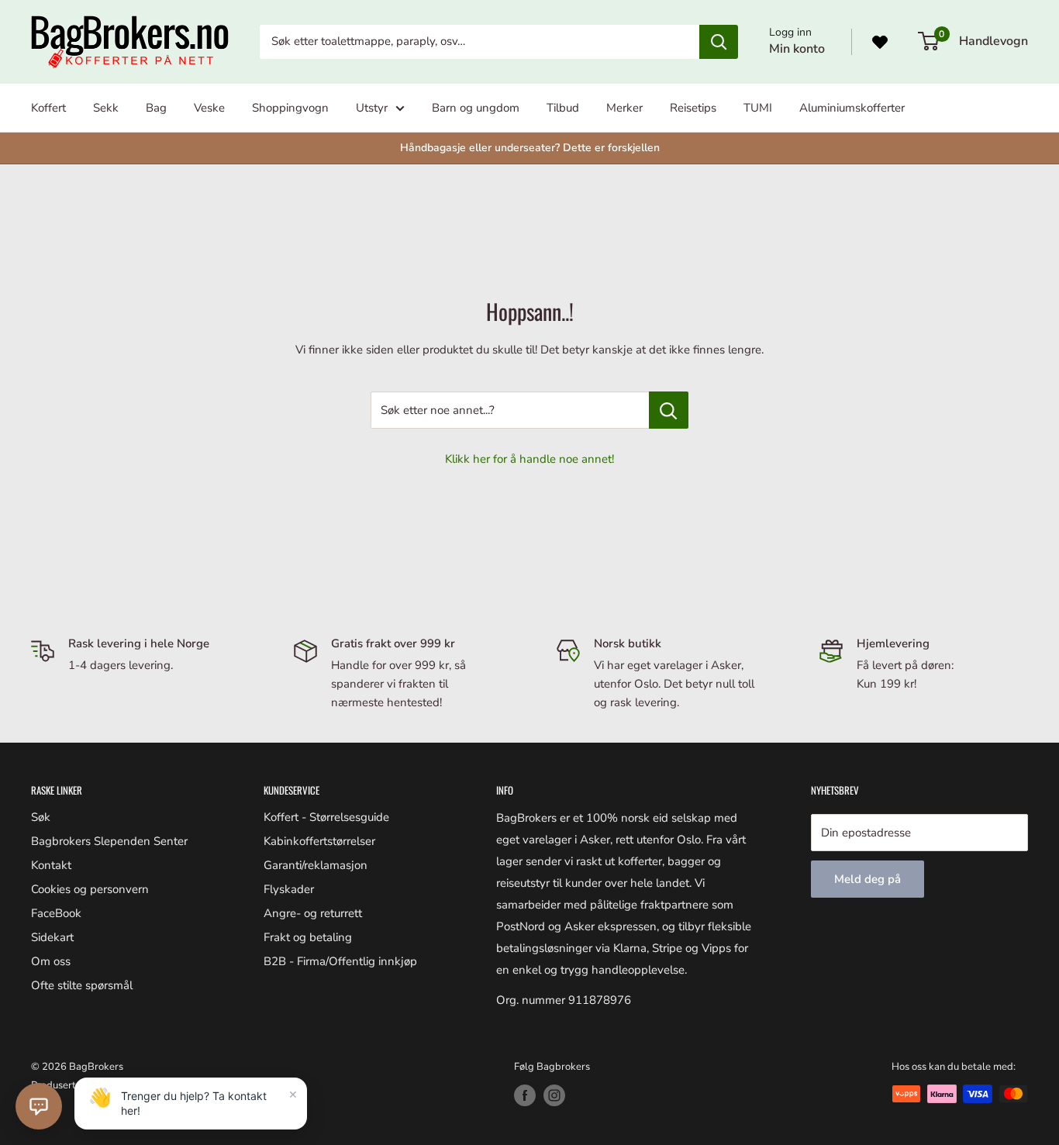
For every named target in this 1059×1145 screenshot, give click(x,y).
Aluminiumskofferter (852, 108)
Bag (156, 108)
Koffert (48, 108)
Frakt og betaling (308, 937)
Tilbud (563, 108)
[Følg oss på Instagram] (554, 1095)
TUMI (757, 108)
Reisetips (693, 108)
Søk (40, 817)
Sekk (106, 108)
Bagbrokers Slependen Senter (109, 841)
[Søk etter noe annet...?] (668, 410)
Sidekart (52, 937)
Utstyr (372, 108)
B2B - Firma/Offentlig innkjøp (340, 961)
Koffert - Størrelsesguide (326, 817)
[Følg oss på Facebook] (525, 1095)
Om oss (51, 961)
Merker (624, 108)
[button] (39, 1106)
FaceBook (56, 913)
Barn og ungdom (475, 108)
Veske (209, 108)
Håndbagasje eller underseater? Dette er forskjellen (530, 147)
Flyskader (289, 889)
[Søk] (718, 42)
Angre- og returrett (313, 913)
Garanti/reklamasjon (315, 865)
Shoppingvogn (290, 108)
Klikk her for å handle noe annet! (529, 459)
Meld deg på (867, 879)
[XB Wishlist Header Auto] (880, 41)
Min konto (797, 48)
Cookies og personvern (90, 889)
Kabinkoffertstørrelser (319, 841)
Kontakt (51, 865)
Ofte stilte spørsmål (82, 985)
